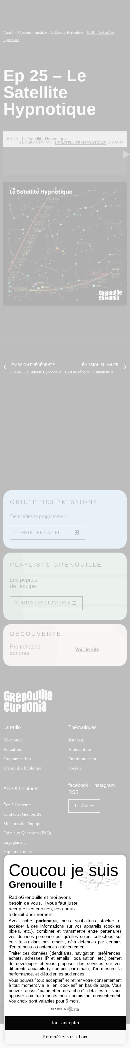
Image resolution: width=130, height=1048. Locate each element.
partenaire (46, 920)
